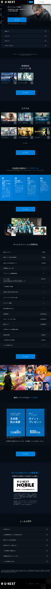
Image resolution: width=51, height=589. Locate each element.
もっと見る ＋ (25, 143)
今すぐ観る (41, 2)
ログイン (31, 1)
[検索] (27, 2)
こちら (25, 23)
